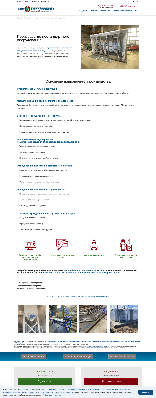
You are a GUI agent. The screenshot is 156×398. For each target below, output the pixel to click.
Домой (19, 18)
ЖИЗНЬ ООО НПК (22, 1)
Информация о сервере (52, 395)
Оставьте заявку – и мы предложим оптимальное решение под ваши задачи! (78, 297)
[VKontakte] (133, 1)
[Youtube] (137, 1)
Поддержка (44, 1)
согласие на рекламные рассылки (59, 392)
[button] (136, 10)
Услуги (94, 11)
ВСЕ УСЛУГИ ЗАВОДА (33, 356)
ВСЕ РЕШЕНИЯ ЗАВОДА (122, 356)
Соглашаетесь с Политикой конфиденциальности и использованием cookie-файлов (78, 389)
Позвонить (46, 381)
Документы (105, 11)
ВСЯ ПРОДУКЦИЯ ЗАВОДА (78, 356)
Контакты (129, 11)
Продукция (83, 11)
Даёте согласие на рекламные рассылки (33, 343)
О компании (35, 1)
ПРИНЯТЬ (145, 392)
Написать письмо (113, 381)
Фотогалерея (119, 11)
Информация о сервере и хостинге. (98, 346)
